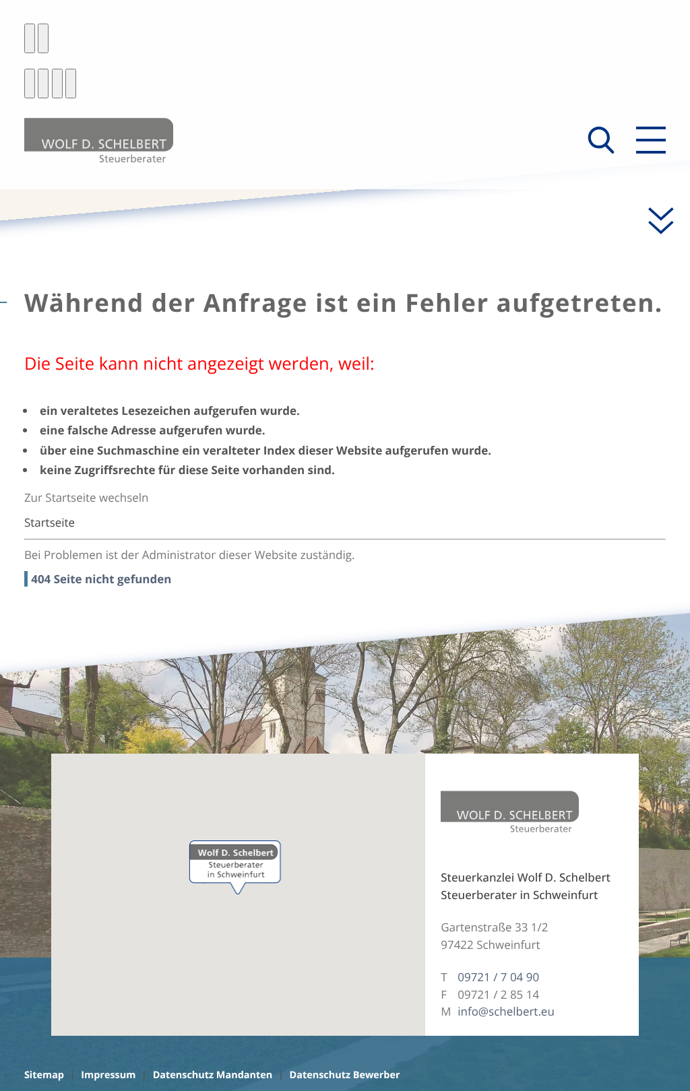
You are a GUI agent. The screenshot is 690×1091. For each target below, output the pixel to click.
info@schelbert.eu (506, 1011)
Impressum (108, 1075)
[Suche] (601, 140)
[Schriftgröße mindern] (29, 83)
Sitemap (44, 1075)
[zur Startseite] (98, 140)
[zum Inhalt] (653, 220)
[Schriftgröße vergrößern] (43, 83)
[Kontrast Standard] (29, 38)
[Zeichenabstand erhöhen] (57, 83)
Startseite (49, 522)
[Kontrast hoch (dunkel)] (43, 38)
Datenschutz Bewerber (345, 1075)
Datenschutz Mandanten (213, 1075)
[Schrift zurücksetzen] (70, 83)
